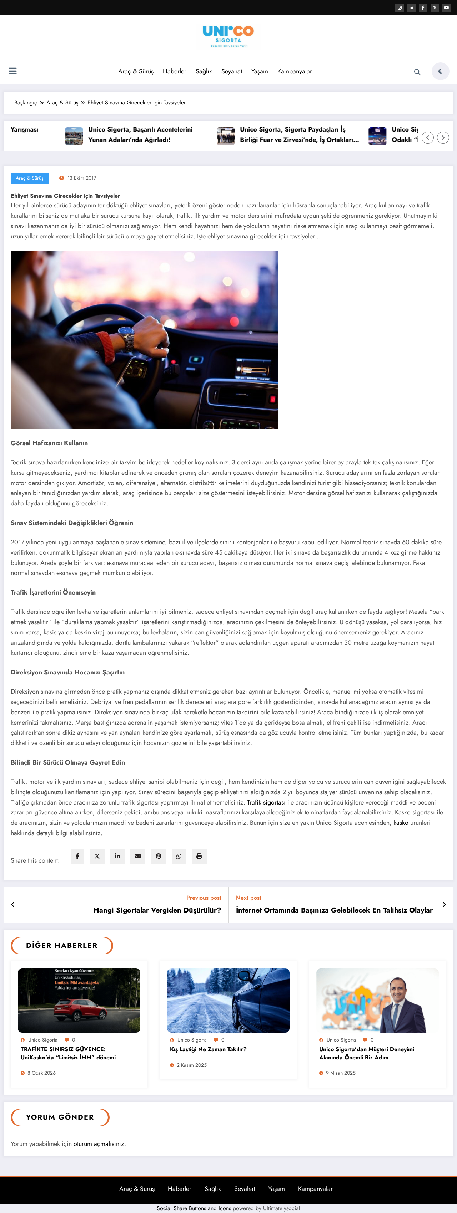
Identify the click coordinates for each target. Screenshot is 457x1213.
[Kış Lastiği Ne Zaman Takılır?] (228, 1000)
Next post (248, 897)
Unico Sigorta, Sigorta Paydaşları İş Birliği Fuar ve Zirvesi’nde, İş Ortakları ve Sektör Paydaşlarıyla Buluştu (268, 135)
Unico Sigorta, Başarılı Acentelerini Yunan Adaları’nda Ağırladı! (112, 134)
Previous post (203, 897)
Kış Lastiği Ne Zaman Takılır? (208, 1049)
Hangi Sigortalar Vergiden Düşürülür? (157, 910)
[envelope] (137, 856)
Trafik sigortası (267, 802)
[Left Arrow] (427, 137)
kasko (400, 822)
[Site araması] (417, 72)
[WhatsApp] (179, 856)
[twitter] (97, 856)
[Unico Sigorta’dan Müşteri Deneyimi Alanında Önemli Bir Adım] (377, 1000)
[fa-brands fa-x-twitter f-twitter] (435, 8)
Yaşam (259, 71)
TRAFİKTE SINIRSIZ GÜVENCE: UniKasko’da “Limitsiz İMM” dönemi (68, 1053)
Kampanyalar (294, 71)
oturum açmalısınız (99, 1143)
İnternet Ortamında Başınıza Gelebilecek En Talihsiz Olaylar (334, 910)
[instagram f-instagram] (399, 8)
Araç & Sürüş (136, 71)
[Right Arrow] (443, 137)
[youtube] (446, 8)
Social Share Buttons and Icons (194, 1208)
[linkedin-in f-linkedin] (411, 8)
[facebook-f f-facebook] (423, 8)
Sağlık (204, 71)
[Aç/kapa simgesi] (12, 72)
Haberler (174, 71)
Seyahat (231, 71)
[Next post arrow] (444, 905)
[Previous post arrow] (13, 905)
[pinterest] (158, 856)
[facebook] (77, 856)
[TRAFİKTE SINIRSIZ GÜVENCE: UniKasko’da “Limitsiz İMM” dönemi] (79, 1000)
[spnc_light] (441, 71)
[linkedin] (117, 856)
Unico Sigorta (42, 1039)
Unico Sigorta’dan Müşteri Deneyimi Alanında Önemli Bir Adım (366, 1053)
